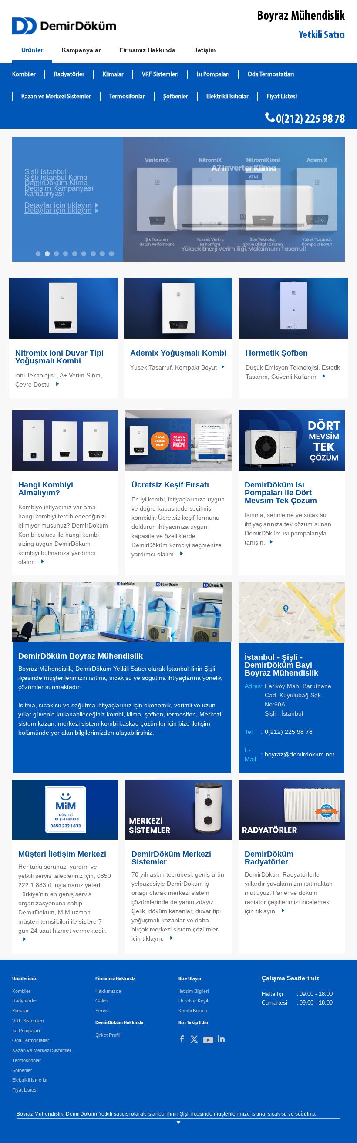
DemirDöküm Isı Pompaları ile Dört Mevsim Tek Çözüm (281, 492)
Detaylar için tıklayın (57, 210)
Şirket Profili (107, 1035)
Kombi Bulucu (192, 1010)
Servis (102, 1010)
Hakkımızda (108, 991)
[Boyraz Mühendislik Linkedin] (221, 1038)
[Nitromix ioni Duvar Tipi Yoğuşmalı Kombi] (63, 308)
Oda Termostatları (271, 74)
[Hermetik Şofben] (293, 308)
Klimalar (113, 74)
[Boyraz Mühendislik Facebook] (181, 1038)
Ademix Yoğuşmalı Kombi (178, 353)
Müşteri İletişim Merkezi (62, 854)
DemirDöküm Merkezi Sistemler (171, 858)
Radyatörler (69, 74)
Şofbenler (175, 97)
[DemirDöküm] (64, 26)
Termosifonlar (127, 97)
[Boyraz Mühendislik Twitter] (194, 1041)
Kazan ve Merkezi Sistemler (56, 97)
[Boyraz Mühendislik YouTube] (208, 1042)
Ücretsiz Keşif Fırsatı (170, 485)
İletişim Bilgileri (193, 991)
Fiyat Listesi (282, 97)
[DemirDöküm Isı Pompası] (292, 440)
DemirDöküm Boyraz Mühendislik (80, 656)
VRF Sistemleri (160, 74)
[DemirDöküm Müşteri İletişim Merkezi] (65, 809)
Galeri (101, 1000)
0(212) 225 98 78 (310, 120)
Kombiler (24, 74)
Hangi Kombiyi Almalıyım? (45, 489)
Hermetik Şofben (277, 353)
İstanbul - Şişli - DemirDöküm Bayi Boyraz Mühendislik (281, 665)
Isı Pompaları (213, 74)
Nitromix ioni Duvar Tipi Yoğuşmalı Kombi (59, 357)
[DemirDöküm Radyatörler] (292, 809)
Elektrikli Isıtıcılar (227, 97)
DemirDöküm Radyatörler (269, 858)
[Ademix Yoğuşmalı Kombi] (178, 308)
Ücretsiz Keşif (193, 1000)
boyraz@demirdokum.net (299, 754)
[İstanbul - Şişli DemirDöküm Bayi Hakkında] (122, 611)
